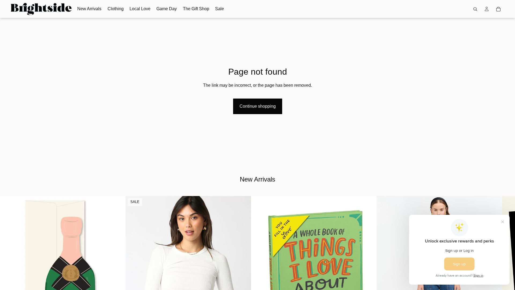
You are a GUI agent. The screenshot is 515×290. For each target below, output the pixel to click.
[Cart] (498, 9)
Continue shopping (258, 106)
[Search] (475, 9)
